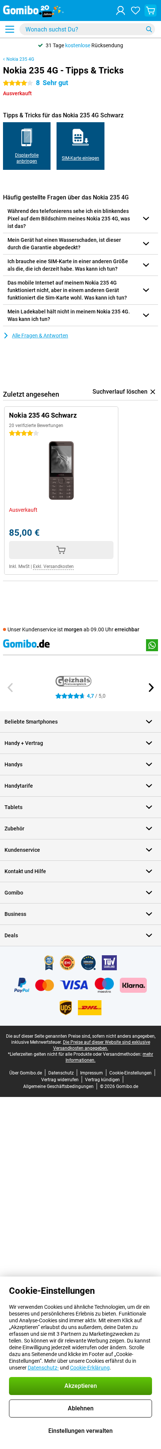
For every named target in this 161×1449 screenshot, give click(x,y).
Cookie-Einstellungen (130, 1073)
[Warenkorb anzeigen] (150, 10)
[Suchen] (149, 29)
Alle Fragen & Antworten (40, 336)
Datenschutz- (43, 1368)
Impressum (91, 1073)
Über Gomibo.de (25, 1073)
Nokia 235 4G (20, 59)
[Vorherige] (10, 687)
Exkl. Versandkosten (53, 566)
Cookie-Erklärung (90, 1368)
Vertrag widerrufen (60, 1079)
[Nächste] (150, 687)
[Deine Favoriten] (135, 10)
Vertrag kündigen (102, 1079)
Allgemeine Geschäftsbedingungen (58, 1086)
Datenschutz (61, 1073)
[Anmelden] (120, 10)
